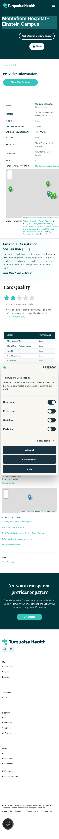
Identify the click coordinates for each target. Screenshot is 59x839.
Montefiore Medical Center (47, 166)
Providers (6, 677)
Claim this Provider (20, 82)
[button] (29, 497)
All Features (7, 733)
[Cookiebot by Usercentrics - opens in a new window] (43, 368)
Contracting (7, 723)
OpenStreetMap (30, 511)
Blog (4, 753)
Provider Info (10, 65)
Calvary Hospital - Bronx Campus (17, 521)
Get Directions (8, 483)
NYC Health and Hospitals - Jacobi (17, 539)
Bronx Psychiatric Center (13, 527)
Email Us (18, 811)
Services (6, 672)
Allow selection (29, 459)
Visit (37, 137)
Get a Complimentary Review (37, 36)
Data (4, 717)
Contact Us (7, 811)
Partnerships (7, 764)
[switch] (52, 411)
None (37, 121)
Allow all (29, 450)
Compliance (7, 728)
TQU (4, 782)
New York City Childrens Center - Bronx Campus (23, 533)
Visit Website (8, 562)
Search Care (7, 667)
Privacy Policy (32, 811)
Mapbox (54, 511)
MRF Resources (9, 771)
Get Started (29, 617)
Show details (43, 441)
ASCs (4, 697)
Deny (29, 469)
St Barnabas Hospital (11, 544)
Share (39, 46)
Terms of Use (47, 811)
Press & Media (8, 758)
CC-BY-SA (43, 511)
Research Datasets (10, 776)
